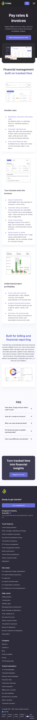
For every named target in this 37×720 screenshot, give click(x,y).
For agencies (6, 578)
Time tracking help (8, 661)
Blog (3, 651)
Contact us (5, 647)
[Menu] (33, 3)
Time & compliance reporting (11, 534)
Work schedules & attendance (11, 610)
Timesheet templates (8, 673)
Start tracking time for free (18, 37)
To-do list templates (8, 669)
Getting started (6, 597)
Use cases (6, 568)
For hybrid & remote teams (10, 581)
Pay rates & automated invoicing (12, 537)
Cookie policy (4, 715)
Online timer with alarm (9, 683)
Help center (6, 593)
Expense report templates (10, 676)
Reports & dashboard (8, 627)
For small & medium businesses (11, 574)
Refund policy (22, 715)
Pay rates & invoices (8, 617)
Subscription (6, 634)
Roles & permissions (8, 551)
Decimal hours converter (9, 696)
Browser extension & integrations (12, 630)
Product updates (7, 654)
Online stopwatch (7, 686)
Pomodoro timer (7, 680)
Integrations (5, 561)
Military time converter (9, 690)
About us (4, 644)
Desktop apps (6, 603)
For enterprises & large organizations (13, 571)
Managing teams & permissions (11, 607)
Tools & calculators (9, 666)
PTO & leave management (10, 544)
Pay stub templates (8, 693)
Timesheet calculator (8, 703)
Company (5, 641)
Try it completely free (18, 505)
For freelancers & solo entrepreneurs (13, 588)
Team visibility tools (8, 614)
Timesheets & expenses (9, 541)
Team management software (11, 547)
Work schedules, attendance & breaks (14, 531)
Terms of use (16, 715)
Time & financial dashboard (10, 554)
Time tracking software (9, 527)
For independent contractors (11, 585)
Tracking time (6, 600)
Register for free (18, 475)
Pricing (4, 657)
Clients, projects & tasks (9, 558)
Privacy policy (10, 715)
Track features (7, 524)
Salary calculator (7, 700)
